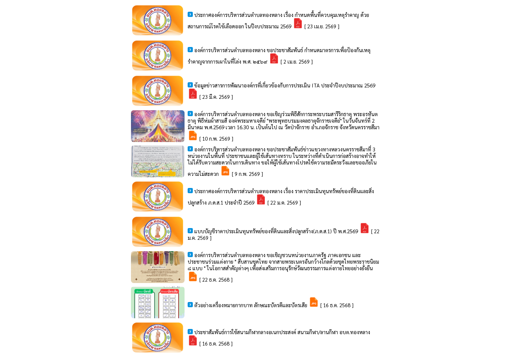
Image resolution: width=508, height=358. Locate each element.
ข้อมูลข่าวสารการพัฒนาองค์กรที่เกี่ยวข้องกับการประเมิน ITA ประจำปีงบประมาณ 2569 (284, 85)
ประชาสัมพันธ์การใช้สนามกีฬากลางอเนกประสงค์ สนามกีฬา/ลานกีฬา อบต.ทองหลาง (282, 332)
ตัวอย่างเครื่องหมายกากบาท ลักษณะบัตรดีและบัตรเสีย (251, 305)
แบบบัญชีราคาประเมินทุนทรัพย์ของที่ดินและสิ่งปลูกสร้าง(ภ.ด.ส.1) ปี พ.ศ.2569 (276, 231)
